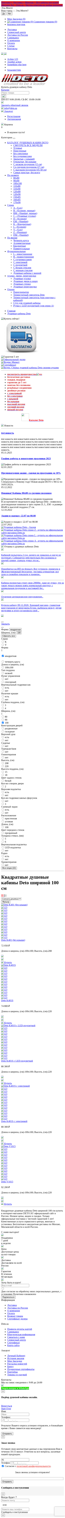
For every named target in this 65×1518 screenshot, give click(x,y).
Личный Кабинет (16, 1355)
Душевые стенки (22, 284)
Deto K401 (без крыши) (13, 940)
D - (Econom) (20, 218)
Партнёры (12, 1372)
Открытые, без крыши (24, 161)
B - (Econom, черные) (24, 210)
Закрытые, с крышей (24, 159)
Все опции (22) (9, 868)
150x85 (17, 197)
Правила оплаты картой (19, 1329)
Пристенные (19, 150)
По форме (12, 237)
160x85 (17, 199)
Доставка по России (17, 35)
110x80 (16, 186)
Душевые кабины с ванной (27, 273)
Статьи (11, 46)
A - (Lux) (17, 208)
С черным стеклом (22, 270)
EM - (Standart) (20, 221)
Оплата (11, 43)
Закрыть (5, 624)
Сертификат (13, 1342)
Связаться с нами (16, 1337)
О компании (13, 40)
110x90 (16, 189)
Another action (14, 62)
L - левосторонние (22, 254)
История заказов (15, 1358)
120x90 (17, 194)
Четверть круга (21, 240)
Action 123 (12, 59)
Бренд (10, 1366)
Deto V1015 (7, 1181)
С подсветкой (20, 265)
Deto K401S (7, 1000)
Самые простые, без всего (26, 172)
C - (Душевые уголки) (24, 216)
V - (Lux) (18, 229)
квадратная (15, 629)
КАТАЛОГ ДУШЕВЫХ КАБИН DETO (27, 142)
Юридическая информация (21, 1334)
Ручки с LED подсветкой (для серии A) (33, 305)
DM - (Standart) (21, 235)
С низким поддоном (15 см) (27, 164)
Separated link (14, 70)
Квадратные (19, 246)
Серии (10, 205)
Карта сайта (13, 1345)
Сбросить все (8, 636)
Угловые (17, 148)
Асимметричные (22, 243)
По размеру (13, 175)
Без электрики (20, 153)
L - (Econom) (19, 227)
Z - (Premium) (20, 232)
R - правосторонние (23, 256)
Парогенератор (21, 292)
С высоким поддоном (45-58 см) (30, 170)
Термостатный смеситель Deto (29, 295)
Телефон (5, 1463)
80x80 (16, 178)
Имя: (3, 1411)
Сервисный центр (16, 32)
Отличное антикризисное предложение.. (22, 596)
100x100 (17, 183)
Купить (8, 962)
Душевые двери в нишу (25, 281)
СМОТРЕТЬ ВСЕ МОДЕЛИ (28, 145)
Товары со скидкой (17, 1374)
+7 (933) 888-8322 (44, 1388)
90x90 (16, 180)
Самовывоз (13, 37)
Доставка (12, 29)
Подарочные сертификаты (20, 1369)
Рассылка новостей (17, 1363)
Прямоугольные (21, 248)
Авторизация (14, 119)
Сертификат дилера (17, 1318)
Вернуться (6, 1406)
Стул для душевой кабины (27, 303)
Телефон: (6, 1417)
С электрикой (20, 262)
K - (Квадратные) (22, 224)
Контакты (12, 48)
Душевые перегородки (25, 286)
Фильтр (5, 902)
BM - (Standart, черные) (25, 213)
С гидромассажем (22, 259)
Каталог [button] (5, 89)
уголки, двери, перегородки (21, 276)
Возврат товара (15, 1316)
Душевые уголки (22, 278)
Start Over (6, 1408)
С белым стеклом (22, 267)
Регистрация (13, 116)
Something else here (16, 64)
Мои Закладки (14, 1361)
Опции (11, 289)
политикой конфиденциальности (34, 1466)
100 (19, 633)
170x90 (17, 202)
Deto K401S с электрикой (14, 1121)
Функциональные (16, 251)
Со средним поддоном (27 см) (28, 167)
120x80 (17, 191)
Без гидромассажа (22, 156)
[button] (4, 54)
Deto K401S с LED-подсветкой (17, 1061)
